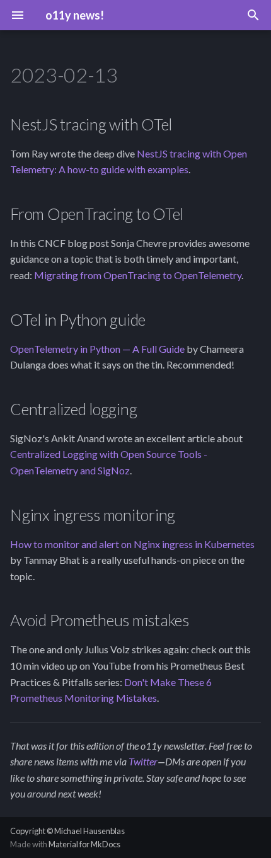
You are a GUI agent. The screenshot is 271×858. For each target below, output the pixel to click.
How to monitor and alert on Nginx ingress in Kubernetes (132, 544)
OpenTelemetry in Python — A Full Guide (97, 349)
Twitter (143, 761)
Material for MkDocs (84, 844)
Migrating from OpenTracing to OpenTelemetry (137, 275)
